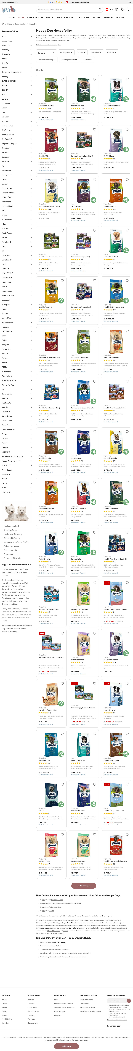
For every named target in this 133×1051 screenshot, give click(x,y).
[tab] (46, 52)
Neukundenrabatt (11, 526)
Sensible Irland (76, 206)
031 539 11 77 (115, 1026)
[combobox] (69, 9)
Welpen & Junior (57, 900)
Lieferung (31, 1015)
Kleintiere (5, 1015)
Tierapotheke (83, 17)
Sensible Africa (44, 156)
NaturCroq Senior (77, 660)
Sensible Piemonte (45, 307)
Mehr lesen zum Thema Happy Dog (48, 45)
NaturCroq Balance (78, 861)
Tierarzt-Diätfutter (65, 17)
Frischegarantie (10, 550)
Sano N (41, 811)
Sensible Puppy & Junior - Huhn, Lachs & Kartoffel (56, 657)
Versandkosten (33, 1011)
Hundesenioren (56, 907)
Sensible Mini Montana (111, 508)
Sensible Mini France (78, 811)
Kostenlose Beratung (13, 534)
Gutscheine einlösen (87, 1007)
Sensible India (76, 559)
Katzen (12, 17)
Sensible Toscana (110, 206)
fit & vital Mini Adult (78, 760)
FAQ (129, 2)
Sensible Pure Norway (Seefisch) (115, 559)
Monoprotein (86, 916)
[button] (109, 9)
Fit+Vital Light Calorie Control (49, 206)
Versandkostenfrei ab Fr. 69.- (16, 542)
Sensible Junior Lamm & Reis (114, 307)
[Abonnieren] (129, 1001)
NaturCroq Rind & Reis (111, 357)
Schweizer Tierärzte (12, 558)
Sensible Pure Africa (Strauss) (49, 357)
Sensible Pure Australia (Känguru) (115, 861)
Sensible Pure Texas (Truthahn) (114, 408)
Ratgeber (57, 1015)
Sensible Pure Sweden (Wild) (49, 609)
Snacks (51, 911)
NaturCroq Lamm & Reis (79, 609)
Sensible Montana (77, 106)
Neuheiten (108, 17)
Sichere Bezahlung (11, 546)
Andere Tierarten (35, 17)
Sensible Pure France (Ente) (81, 307)
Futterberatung (59, 1011)
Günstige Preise (10, 530)
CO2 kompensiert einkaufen (64, 1007)
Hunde (21, 17)
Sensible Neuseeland (46, 106)
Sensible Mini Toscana (46, 508)
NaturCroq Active (45, 861)
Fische (4, 1011)
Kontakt (31, 1000)
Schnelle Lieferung (12, 538)
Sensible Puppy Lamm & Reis (114, 811)
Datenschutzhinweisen (80, 1040)
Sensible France (76, 458)
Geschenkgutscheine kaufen (90, 1011)
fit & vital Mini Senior (111, 660)
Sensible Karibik (44, 760)
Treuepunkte (84, 1003)
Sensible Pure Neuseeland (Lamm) (51, 257)
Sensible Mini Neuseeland (80, 357)
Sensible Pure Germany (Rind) (49, 408)
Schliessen (66, 1046)
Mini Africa (56, 931)
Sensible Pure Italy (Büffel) (80, 257)
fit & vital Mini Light (110, 458)
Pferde (4, 1007)
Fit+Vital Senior (109, 156)
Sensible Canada (45, 458)
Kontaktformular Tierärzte (63, 1003)
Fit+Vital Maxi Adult (111, 257)
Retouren (31, 1019)
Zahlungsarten (33, 1023)
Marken (4, 1027)
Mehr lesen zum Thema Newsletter (117, 1020)
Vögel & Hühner (7, 1019)
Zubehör (50, 17)
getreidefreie (64, 916)
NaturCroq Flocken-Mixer (48, 710)
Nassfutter (65, 40)
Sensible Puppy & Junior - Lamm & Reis (84, 708)
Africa (49, 931)
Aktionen (96, 17)
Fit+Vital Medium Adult (112, 106)
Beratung (120, 17)
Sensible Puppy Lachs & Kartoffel (115, 609)
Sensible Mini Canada (111, 760)
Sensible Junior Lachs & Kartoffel (82, 408)
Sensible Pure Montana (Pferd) (82, 156)
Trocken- (52, 903)
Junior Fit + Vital (44, 559)
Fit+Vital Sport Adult (78, 508)
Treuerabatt (9, 554)
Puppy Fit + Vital (109, 710)
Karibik (65, 931)
